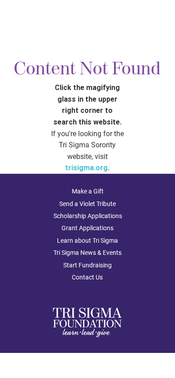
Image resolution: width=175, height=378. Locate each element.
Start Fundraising (87, 265)
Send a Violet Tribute (87, 203)
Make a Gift (88, 191)
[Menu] (160, 22)
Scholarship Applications (87, 215)
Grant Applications (87, 228)
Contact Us (87, 277)
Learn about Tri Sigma (87, 240)
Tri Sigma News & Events (87, 252)
